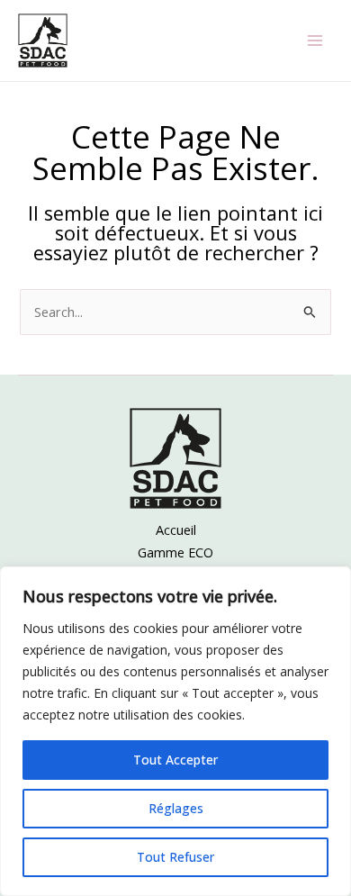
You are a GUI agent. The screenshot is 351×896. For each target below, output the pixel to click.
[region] (175, 731)
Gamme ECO (175, 552)
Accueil (176, 529)
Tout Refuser (175, 856)
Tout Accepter (175, 759)
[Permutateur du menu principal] (315, 41)
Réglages (175, 808)
